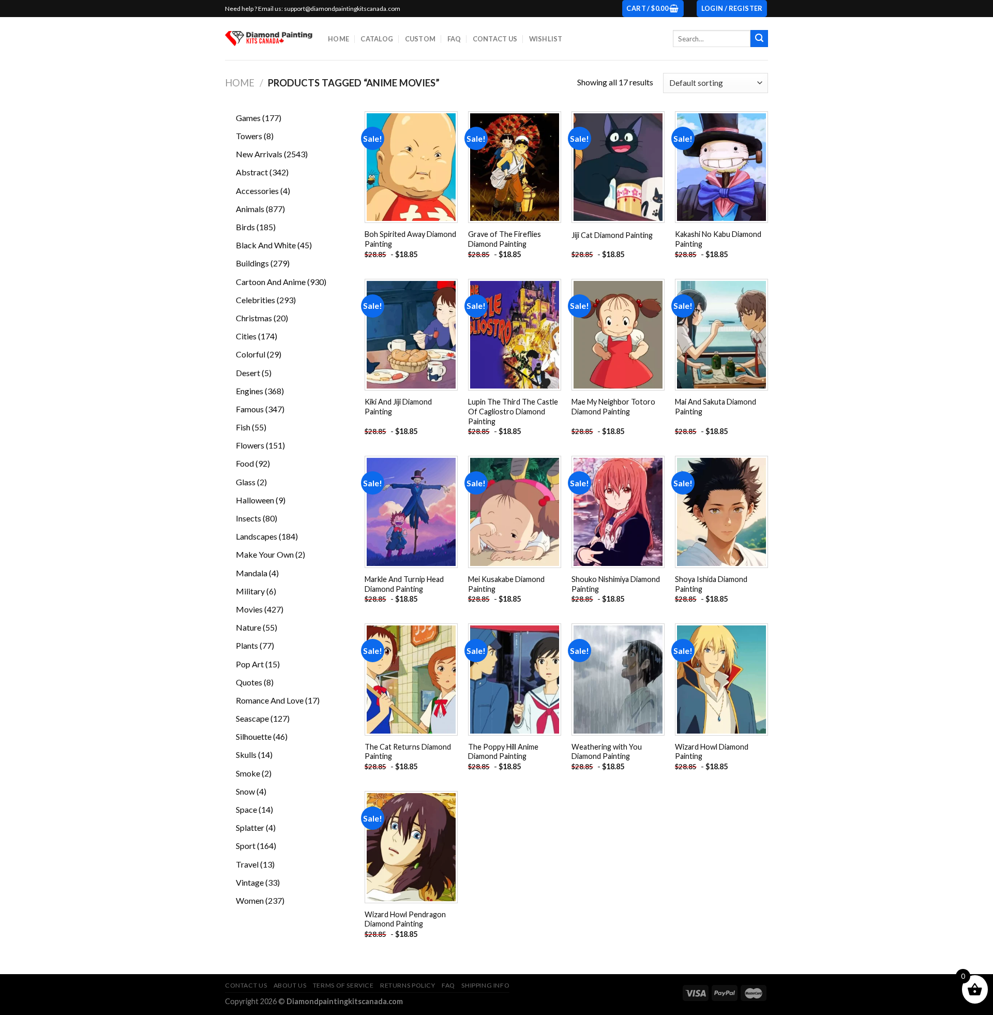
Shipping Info (485, 985)
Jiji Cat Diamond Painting (612, 235)
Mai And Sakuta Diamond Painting (715, 406)
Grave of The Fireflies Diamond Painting (504, 239)
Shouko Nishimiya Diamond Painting (615, 584)
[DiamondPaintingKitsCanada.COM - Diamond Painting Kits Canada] (268, 38)
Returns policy (407, 985)
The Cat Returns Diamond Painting (408, 751)
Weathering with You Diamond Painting (606, 751)
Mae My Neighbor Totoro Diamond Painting (613, 406)
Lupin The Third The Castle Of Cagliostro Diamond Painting (513, 411)
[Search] (759, 39)
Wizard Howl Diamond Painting (711, 751)
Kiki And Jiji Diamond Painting (398, 406)
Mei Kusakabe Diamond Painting (506, 584)
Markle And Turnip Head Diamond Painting (404, 584)
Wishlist (546, 39)
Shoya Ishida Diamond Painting (711, 584)
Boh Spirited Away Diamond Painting (410, 239)
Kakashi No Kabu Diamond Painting (718, 239)
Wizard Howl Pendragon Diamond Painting (405, 919)
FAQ (454, 39)
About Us (290, 985)
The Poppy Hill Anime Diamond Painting (503, 751)
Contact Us (495, 39)
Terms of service (343, 985)
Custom (420, 39)
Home (338, 39)
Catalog (376, 39)
